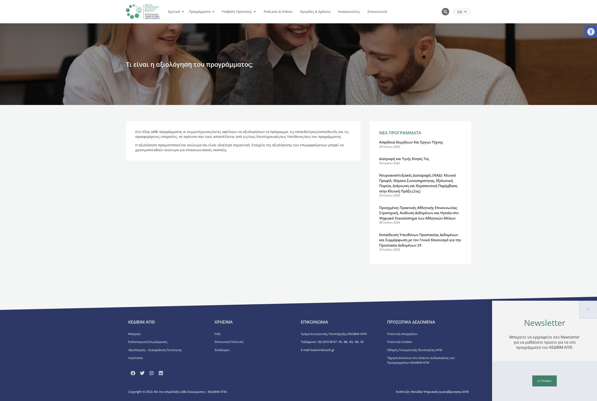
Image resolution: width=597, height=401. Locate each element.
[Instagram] (151, 373)
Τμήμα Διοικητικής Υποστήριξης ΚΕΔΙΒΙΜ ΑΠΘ (334, 334)
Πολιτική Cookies (399, 342)
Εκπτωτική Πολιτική (229, 342)
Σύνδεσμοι (222, 350)
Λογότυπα (135, 358)
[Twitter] (142, 373)
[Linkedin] (161, 373)
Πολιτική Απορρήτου (402, 334)
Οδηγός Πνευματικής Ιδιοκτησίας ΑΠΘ (414, 350)
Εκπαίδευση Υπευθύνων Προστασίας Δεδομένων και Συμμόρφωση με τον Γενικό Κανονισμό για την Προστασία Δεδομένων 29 (420, 240)
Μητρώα (134, 334)
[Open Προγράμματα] (213, 11)
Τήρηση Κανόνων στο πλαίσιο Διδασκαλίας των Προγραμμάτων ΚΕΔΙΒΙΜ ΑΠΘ (421, 360)
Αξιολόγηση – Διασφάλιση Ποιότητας (155, 350)
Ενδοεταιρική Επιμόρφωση (147, 342)
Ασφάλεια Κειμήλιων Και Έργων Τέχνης (411, 142)
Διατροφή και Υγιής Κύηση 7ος (404, 158)
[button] (591, 32)
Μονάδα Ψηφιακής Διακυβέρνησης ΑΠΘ (440, 392)
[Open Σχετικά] (182, 11)
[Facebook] (133, 373)
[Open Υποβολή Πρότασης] (254, 11)
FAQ (217, 334)
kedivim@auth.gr (322, 350)
